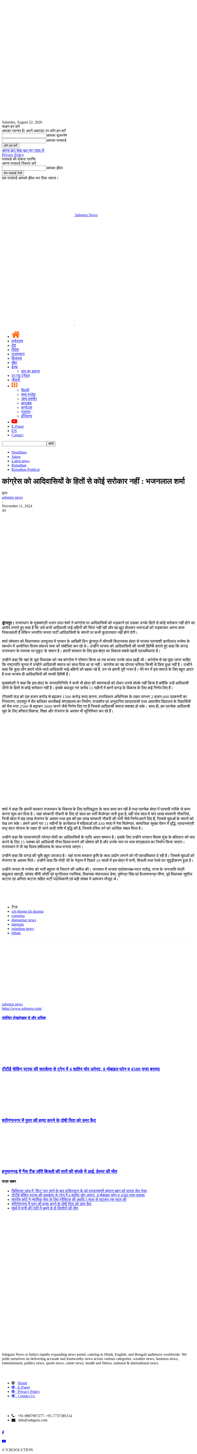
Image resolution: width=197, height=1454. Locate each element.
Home (22, 1383)
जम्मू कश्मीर (29, 399)
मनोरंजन (17, 341)
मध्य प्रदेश (28, 394)
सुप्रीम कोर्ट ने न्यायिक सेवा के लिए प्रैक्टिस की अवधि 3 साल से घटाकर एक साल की (69, 1199)
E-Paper (18, 426)
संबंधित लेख (10, 1018)
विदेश (15, 350)
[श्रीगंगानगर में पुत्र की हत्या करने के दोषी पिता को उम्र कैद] (28, 1111)
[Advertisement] (98, 253)
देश (14, 345)
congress (18, 916)
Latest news (21, 461)
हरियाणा (26, 416)
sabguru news (12, 497)
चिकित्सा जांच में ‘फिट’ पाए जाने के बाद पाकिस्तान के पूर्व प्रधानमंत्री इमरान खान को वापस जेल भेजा (79, 1191)
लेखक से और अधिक (32, 1018)
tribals (16, 933)
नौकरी (16, 380)
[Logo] (38, 324)
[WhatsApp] (62, 517)
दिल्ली (25, 390)
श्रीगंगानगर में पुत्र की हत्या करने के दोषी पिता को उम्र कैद (49, 1120)
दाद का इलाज (30, 371)
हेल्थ (15, 367)
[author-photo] (13, 1000)
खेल (14, 363)
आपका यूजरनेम (56, 135)
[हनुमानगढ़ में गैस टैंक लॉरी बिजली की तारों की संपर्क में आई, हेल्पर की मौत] (28, 1162)
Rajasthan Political (26, 469)
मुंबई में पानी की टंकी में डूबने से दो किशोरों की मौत (45, 1208)
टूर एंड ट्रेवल (21, 376)
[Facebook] (10, 517)
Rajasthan (19, 465)
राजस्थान (18, 354)
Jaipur (16, 457)
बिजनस (17, 358)
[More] (79, 518)
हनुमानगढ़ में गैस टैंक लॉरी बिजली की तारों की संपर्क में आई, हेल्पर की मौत (59, 1171)
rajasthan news (23, 929)
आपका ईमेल (54, 168)
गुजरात (26, 412)
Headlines (19, 452)
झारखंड (26, 403)
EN (14, 431)
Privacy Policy (13, 155)
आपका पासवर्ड (56, 140)
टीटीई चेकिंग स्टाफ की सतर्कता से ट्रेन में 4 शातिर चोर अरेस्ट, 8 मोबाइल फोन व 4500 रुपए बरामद (81, 1069)
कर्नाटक (26, 407)
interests (18, 924)
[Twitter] (27, 517)
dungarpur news (24, 920)
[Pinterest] (44, 517)
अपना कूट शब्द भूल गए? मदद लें (23, 150)
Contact (17, 435)
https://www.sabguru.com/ (22, 1008)
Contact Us (26, 1396)
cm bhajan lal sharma (27, 911)
